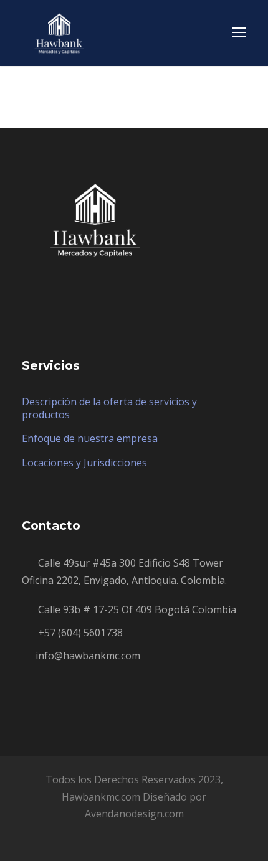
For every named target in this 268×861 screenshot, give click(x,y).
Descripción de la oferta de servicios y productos (109, 408)
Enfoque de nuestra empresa (90, 438)
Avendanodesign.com (134, 814)
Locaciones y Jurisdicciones (84, 462)
